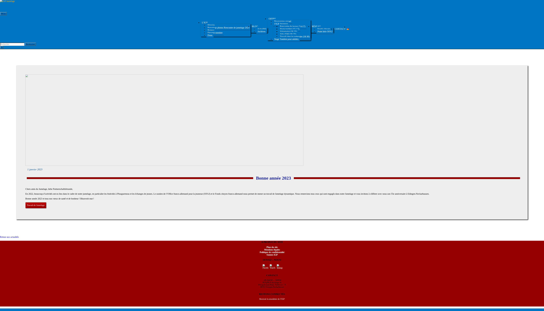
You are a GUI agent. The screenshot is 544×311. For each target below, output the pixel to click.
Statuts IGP (272, 255)
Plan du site (272, 247)
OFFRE (272, 19)
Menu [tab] (3, 14)
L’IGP (205, 22)
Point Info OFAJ (324, 31)
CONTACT (340, 29)
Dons (210, 35)
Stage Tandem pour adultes (286, 39)
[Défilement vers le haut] (1, 309)
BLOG (255, 26)
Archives (261, 31)
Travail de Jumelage (36, 205)
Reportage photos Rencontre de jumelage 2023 (228, 27)
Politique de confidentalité (272, 252)
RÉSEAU (316, 26)
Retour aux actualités (9, 237)
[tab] (30, 44)
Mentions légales (272, 249)
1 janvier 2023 (34, 169)
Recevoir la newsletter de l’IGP (272, 299)
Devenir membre (215, 33)
